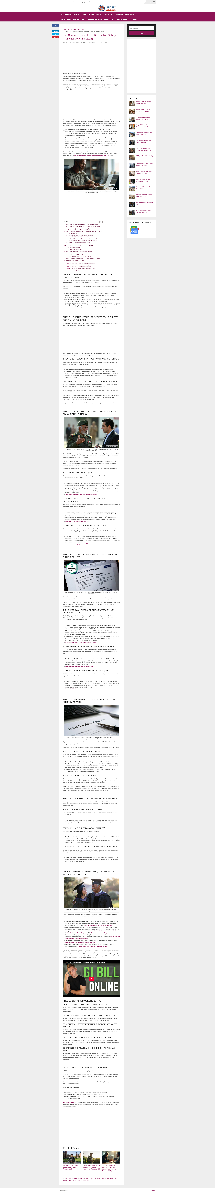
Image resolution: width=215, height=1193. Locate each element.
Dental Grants (122, 19)
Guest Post (99, 2)
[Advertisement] (93, 58)
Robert (66, 42)
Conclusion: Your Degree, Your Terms (75, 270)
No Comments (106, 42)
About (60, 2)
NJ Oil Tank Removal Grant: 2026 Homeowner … (143, 211)
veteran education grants (82, 1180)
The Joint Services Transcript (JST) (75, 247)
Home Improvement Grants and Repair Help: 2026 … (144, 195)
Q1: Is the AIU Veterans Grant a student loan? (79, 261)
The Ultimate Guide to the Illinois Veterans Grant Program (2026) (70, 1167)
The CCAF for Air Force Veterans (75, 249)
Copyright (83, 2)
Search (142, 33)
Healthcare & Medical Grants (72, 19)
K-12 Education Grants (69, 14)
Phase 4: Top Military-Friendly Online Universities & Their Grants (82, 238)
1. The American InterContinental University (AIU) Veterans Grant (82, 240)
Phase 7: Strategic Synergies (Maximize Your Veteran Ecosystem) (82, 258)
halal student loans (91, 1178)
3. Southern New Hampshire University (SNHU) (78, 244)
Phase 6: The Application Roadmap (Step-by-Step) (78, 251)
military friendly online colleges (105, 1178)
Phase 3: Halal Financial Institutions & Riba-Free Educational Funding (83, 231)
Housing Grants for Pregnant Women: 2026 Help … (143, 102)
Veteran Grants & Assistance (91, 42)
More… (135, 19)
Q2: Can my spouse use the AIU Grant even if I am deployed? (82, 263)
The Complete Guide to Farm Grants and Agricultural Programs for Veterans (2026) (91, 1167)
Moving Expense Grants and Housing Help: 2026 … (143, 118)
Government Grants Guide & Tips (100, 19)
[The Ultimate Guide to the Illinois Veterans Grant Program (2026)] (72, 1157)
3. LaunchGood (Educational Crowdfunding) (78, 237)
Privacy (112, 2)
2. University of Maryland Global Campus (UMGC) (79, 242)
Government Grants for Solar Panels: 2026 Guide (144, 133)
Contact (67, 2)
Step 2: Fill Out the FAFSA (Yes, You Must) (77, 254)
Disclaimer (91, 2)
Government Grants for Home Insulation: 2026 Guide (144, 172)
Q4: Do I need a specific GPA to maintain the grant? (80, 266)
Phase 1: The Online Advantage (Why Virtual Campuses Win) (81, 224)
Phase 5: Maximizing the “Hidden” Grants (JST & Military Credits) (82, 246)
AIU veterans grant (71, 1178)
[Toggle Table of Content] (100, 222)
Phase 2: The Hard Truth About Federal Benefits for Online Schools (83, 226)
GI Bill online (81, 1178)
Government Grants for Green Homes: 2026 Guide (144, 188)
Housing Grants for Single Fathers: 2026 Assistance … (143, 110)
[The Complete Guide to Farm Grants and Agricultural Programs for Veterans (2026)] (91, 1157)
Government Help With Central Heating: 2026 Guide (144, 164)
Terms (125, 2)
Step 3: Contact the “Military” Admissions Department (79, 256)
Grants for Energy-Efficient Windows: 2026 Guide (143, 180)
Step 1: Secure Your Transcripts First (76, 253)
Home (106, 2)
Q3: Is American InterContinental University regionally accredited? (83, 265)
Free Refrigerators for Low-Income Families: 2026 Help (143, 149)
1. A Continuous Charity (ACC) (74, 233)
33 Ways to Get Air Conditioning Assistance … (144, 157)
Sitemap (119, 2)
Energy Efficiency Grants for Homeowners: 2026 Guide (143, 126)
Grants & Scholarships (125, 14)
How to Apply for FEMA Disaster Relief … (144, 203)
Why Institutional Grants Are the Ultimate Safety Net (79, 229)
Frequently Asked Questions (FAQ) (74, 260)
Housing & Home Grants (92, 14)
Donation (108, 14)
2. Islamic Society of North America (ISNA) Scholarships (80, 235)
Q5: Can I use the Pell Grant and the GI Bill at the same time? (82, 268)
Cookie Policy (74, 2)
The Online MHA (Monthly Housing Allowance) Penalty (80, 228)
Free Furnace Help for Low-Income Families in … (143, 141)
